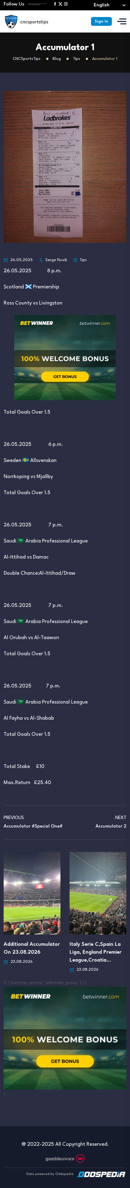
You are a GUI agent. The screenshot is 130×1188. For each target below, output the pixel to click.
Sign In (101, 21)
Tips (83, 260)
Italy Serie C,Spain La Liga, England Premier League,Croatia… (96, 952)
